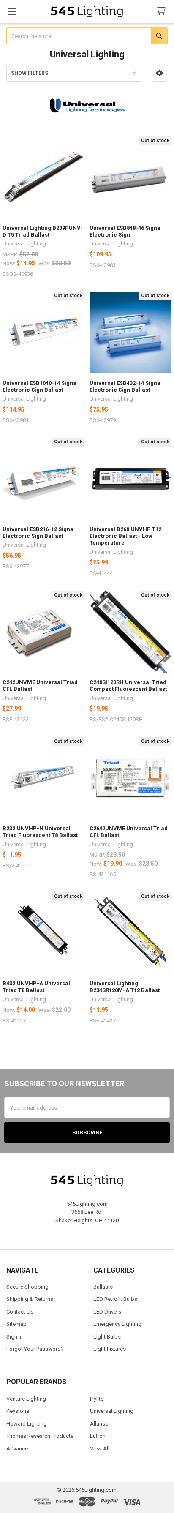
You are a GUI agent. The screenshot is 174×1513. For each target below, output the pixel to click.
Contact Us (19, 1312)
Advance (17, 1448)
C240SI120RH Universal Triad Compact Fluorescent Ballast (128, 685)
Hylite (96, 1399)
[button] (159, 73)
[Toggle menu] (11, 11)
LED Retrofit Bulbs (115, 1299)
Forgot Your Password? (35, 1349)
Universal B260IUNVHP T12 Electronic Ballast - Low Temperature (125, 536)
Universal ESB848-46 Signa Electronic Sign (125, 231)
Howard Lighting (26, 1423)
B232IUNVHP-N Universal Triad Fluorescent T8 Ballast (40, 831)
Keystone (17, 1411)
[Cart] (162, 11)
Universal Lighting (111, 1411)
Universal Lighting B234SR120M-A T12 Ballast (125, 986)
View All (99, 1448)
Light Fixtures (109, 1349)
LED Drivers (107, 1312)
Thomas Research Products (39, 1436)
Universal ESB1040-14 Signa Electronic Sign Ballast (39, 386)
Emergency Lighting (117, 1324)
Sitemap (16, 1324)
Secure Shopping (27, 1287)
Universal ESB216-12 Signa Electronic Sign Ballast (38, 532)
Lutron (98, 1436)
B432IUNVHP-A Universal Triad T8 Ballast (36, 986)
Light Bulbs (107, 1336)
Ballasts (103, 1287)
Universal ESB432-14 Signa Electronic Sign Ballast (125, 386)
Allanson (100, 1423)
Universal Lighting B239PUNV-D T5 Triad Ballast (43, 231)
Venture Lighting (26, 1399)
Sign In (14, 1336)
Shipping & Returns (29, 1299)
